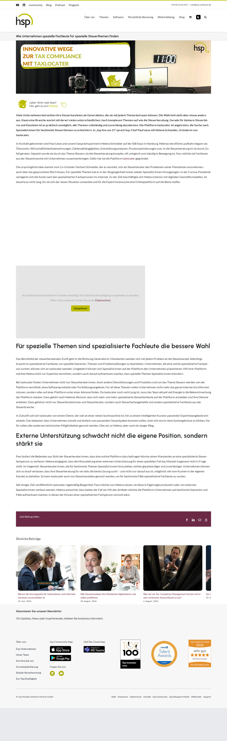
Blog (49, 5)
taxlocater (129, 158)
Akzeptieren (80, 308)
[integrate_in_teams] (94, 650)
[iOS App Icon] (60, 650)
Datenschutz (103, 300)
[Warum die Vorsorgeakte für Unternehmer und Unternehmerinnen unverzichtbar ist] (47, 569)
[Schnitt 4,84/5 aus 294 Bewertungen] (200, 644)
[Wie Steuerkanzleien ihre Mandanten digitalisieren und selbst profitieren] (113, 569)
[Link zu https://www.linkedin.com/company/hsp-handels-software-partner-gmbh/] (52, 676)
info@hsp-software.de (200, 4)
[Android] (60, 658)
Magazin (74, 5)
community (36, 5)
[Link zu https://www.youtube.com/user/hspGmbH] (61, 676)
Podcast (60, 5)
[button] (198, 17)
